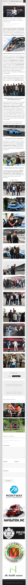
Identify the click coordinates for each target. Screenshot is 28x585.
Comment (6, 445)
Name (5, 461)
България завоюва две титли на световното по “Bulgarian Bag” (14, 385)
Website (6, 471)
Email (16, 461)
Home (4, 3)
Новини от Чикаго (12, 3)
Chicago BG (7, 23)
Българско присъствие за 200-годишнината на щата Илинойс (14, 410)
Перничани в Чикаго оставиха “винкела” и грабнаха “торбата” (14, 393)
